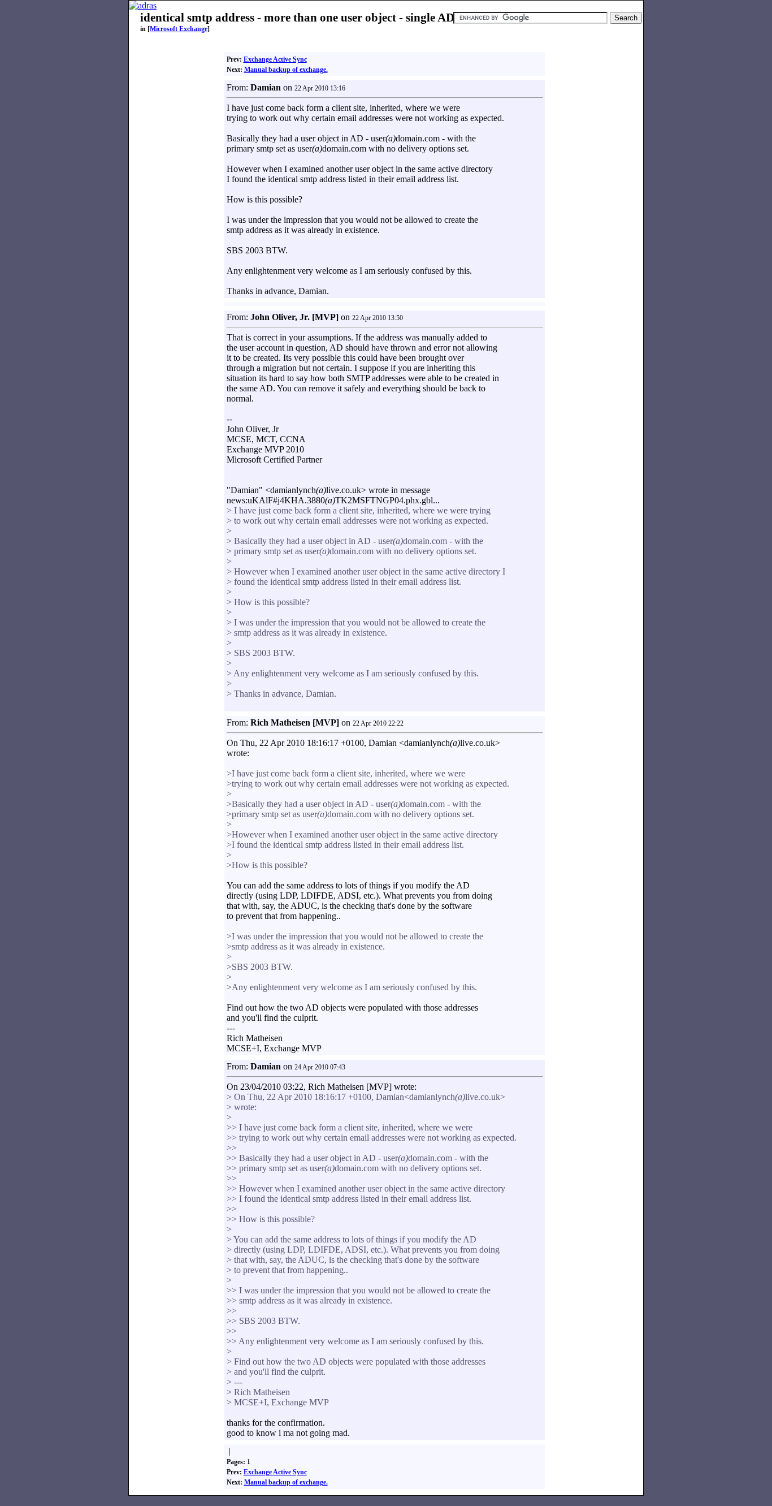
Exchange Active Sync (275, 59)
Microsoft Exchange (178, 29)
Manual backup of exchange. (286, 70)
